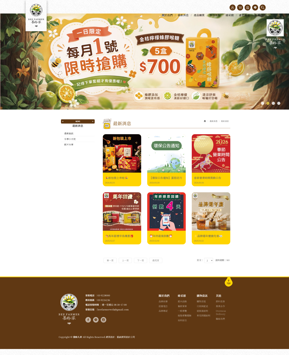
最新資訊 (68, 133)
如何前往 (182, 320)
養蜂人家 (36, 15)
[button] (263, 8)
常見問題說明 (203, 315)
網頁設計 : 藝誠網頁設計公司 (120, 336)
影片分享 (68, 144)
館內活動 (182, 301)
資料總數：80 (222, 260)
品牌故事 (163, 301)
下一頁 (140, 260)
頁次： (200, 260)
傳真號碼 (89, 300)
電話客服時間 (92, 304)
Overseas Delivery (221, 312)
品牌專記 (163, 310)
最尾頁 (155, 260)
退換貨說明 (202, 310)
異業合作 (220, 306)
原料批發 (220, 301)
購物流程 (201, 301)
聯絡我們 (220, 318)
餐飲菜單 (182, 306)
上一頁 (125, 260)
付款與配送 (202, 306)
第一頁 (110, 260)
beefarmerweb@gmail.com (113, 309)
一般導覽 (182, 310)
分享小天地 (70, 138)
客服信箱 (89, 309)
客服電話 (89, 295)
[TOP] (229, 282)
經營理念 (163, 306)
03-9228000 (103, 295)
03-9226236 (103, 300)
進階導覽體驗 (184, 315)
